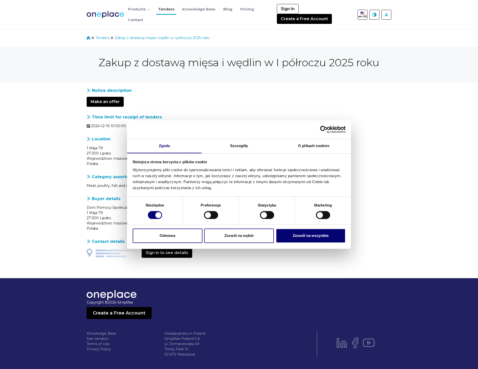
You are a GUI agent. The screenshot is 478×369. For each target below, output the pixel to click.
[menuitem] (139, 9)
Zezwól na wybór (239, 236)
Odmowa (167, 236)
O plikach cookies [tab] (313, 146)
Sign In (288, 8)
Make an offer (105, 101)
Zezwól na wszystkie (311, 236)
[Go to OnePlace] (106, 14)
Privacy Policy (99, 349)
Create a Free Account (304, 18)
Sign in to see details (167, 252)
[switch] (211, 215)
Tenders (103, 38)
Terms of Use (98, 344)
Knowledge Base (101, 333)
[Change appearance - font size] (386, 15)
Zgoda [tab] (164, 146)
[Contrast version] (374, 15)
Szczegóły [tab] (239, 146)
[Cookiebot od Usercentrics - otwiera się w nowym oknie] (324, 129)
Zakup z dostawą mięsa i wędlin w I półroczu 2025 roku (162, 38)
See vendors (97, 338)
